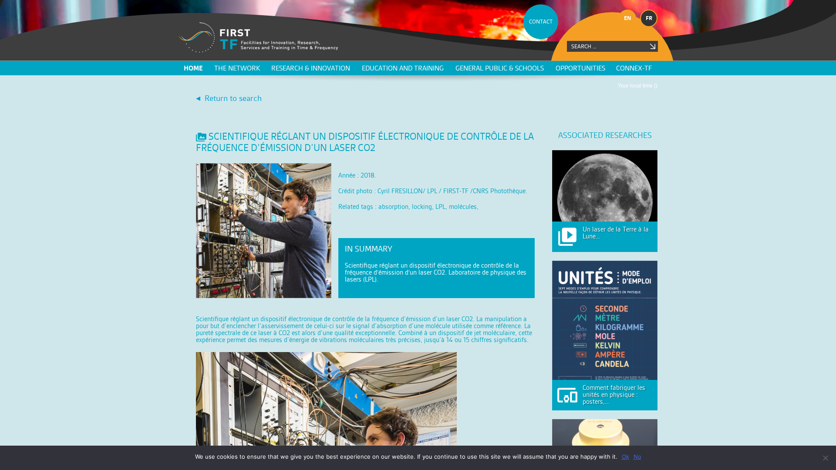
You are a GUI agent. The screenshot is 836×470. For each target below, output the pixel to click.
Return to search (233, 98)
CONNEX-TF (634, 68)
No (637, 456)
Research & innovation (310, 68)
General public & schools (499, 68)
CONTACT (541, 21)
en (627, 18)
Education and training (403, 68)
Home (193, 68)
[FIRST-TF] (258, 38)
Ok (625, 456)
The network (237, 68)
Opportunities (580, 68)
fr (649, 18)
